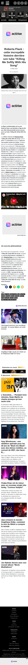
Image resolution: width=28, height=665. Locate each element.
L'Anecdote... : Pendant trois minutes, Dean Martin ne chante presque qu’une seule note (14, 398)
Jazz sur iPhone (14, 643)
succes (11, 297)
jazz (2, 294)
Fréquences (22, 20)
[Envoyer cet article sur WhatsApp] (18, 288)
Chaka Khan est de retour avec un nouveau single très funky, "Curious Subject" (13, 485)
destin (15, 297)
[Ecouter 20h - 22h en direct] (14, 371)
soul (19, 294)
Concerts (14, 625)
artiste (3, 296)
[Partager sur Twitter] (10, 288)
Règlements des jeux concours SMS (14, 654)
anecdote (7, 297)
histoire (22, 296)
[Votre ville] (15, 3)
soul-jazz (23, 294)
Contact (14, 610)
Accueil (4, 20)
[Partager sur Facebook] (6, 288)
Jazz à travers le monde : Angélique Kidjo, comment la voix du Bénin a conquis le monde (13, 523)
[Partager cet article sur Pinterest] (14, 288)
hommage (8, 296)
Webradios (12, 20)
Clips (14, 623)
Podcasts (14, 631)
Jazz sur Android (14, 645)
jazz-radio (7, 294)
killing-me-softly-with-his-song (9, 299)
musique (17, 296)
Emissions (14, 614)
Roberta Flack (19, 137)
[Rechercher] (22, 3)
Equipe (14, 612)
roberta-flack (13, 294)
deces (12, 296)
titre (3, 297)
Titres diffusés (14, 616)
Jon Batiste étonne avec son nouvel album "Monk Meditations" (13, 565)
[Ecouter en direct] (18, 3)
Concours (14, 638)
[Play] (2, 13)
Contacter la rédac (14, 627)
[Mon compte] (25, 3)
